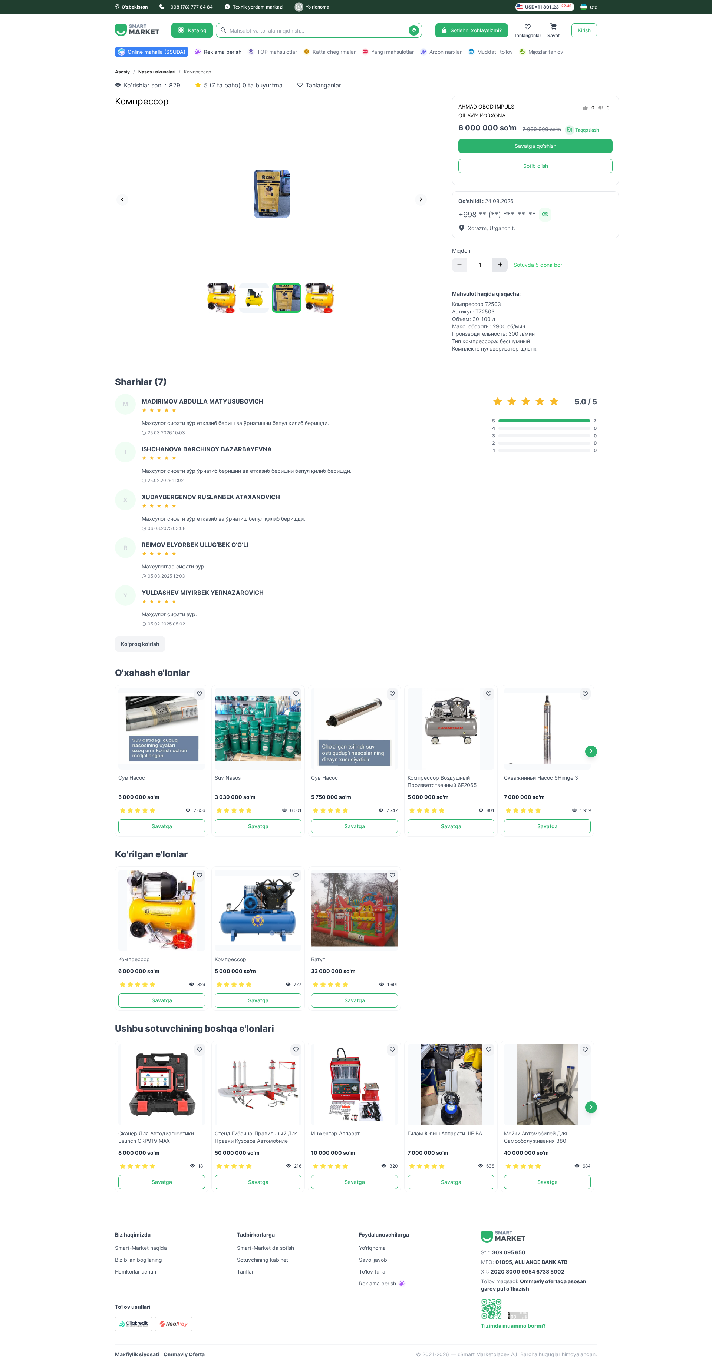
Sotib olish (535, 166)
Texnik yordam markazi (258, 7)
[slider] (160, 410)
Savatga (162, 826)
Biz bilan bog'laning (138, 1260)
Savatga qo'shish (535, 146)
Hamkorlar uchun (135, 1271)
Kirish (584, 30)
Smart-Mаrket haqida (141, 1248)
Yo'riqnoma (317, 7)
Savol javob (373, 1260)
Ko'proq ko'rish (140, 644)
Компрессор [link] (197, 71)
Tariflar (245, 1271)
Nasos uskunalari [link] (156, 71)
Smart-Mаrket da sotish (265, 1248)
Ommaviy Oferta (184, 1354)
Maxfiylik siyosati (137, 1354)
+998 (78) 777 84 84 (190, 7)
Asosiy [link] (122, 71)
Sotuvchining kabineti (263, 1260)
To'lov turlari (373, 1271)
